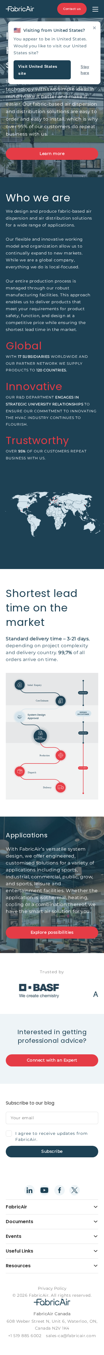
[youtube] (44, 1190)
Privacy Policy (52, 1288)
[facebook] (59, 1190)
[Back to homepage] (20, 9)
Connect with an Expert (52, 1060)
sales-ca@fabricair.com (71, 1335)
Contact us (72, 9)
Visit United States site (37, 70)
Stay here (85, 70)
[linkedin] (29, 1190)
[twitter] (74, 1190)
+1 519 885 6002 (25, 1335)
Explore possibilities (52, 932)
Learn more (52, 153)
